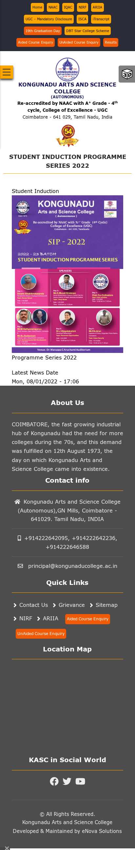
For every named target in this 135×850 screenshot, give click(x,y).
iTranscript (101, 19)
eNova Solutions (101, 831)
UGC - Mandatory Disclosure (49, 19)
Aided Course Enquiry (35, 42)
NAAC (53, 7)
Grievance (72, 605)
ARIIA (97, 7)
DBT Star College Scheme (87, 31)
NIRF (83, 7)
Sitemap (107, 605)
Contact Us (33, 605)
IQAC (68, 7)
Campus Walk (127, 74)
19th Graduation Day (43, 31)
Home (37, 7)
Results (111, 42)
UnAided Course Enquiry (79, 42)
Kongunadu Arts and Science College (67, 822)
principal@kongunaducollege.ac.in (71, 566)
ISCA (82, 19)
